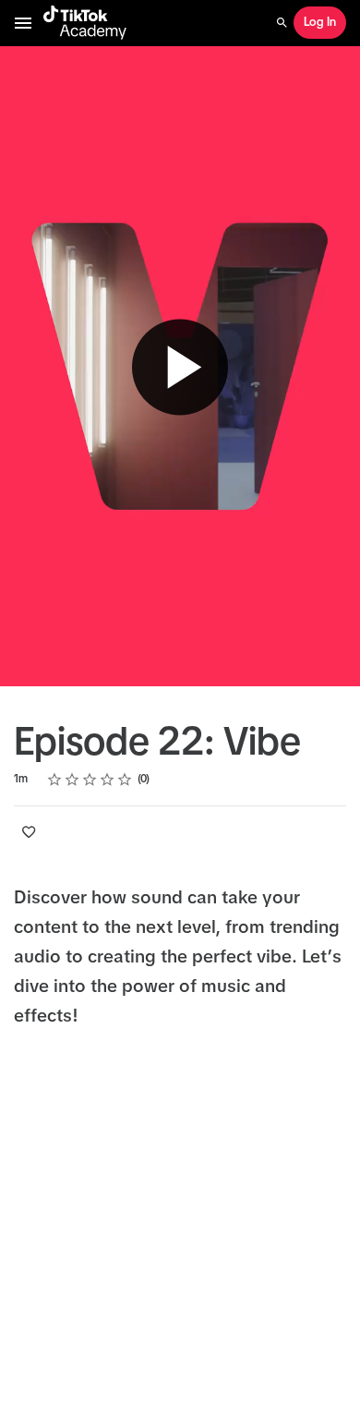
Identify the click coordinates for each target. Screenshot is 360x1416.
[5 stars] (125, 779)
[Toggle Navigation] (24, 23)
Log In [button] (320, 23)
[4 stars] (107, 779)
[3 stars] (90, 779)
